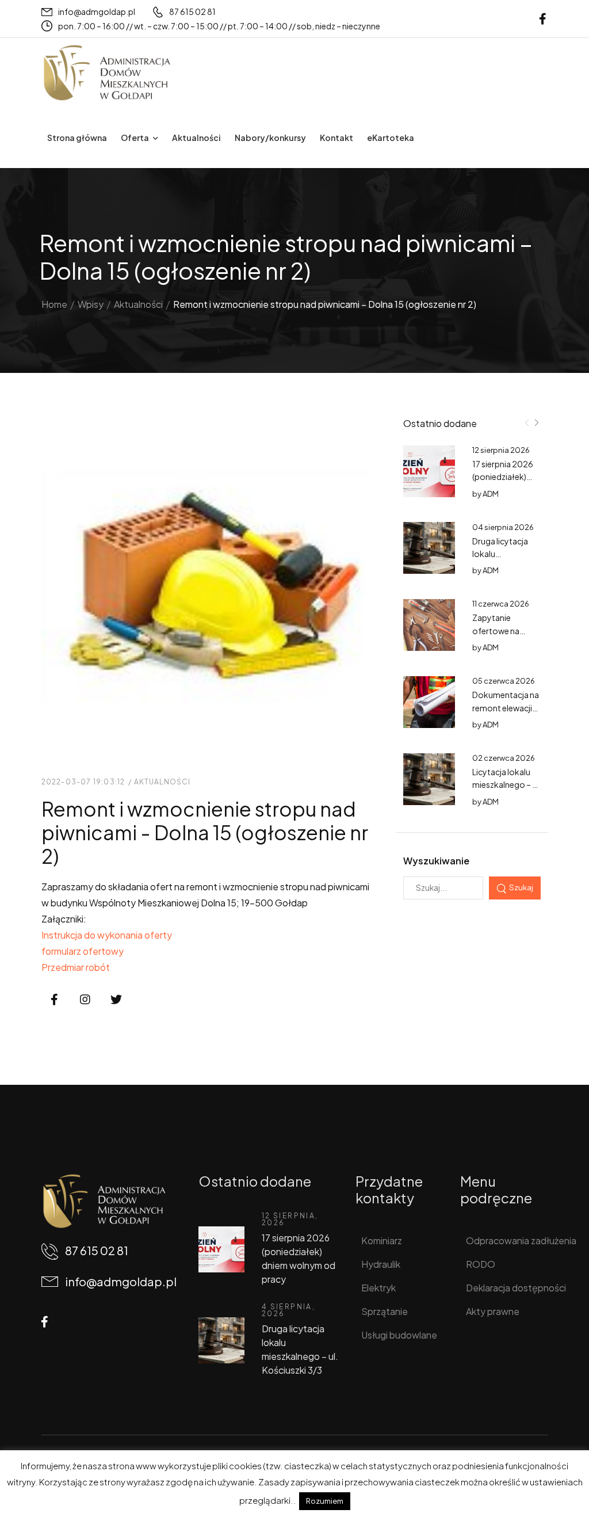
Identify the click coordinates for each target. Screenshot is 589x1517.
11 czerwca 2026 (500, 603)
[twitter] (116, 1000)
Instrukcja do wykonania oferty (106, 935)
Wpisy (91, 304)
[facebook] (543, 19)
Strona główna (77, 137)
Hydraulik (380, 1264)
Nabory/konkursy (270, 137)
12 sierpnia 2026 (501, 450)
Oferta (135, 137)
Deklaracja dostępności (511, 1288)
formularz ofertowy (82, 951)
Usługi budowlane (399, 1335)
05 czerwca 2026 (503, 680)
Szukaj (521, 887)
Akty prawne (492, 1311)
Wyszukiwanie (436, 861)
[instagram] (85, 1000)
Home (54, 304)
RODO (480, 1264)
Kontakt (336, 137)
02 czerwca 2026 (503, 758)
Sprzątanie (384, 1311)
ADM (491, 493)
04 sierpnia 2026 (503, 527)
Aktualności (196, 137)
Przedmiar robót (75, 967)
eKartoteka (390, 137)
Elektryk (378, 1288)
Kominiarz (381, 1240)
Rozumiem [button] (324, 1500)
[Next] (536, 423)
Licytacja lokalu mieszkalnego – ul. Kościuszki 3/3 (506, 785)
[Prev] (526, 423)
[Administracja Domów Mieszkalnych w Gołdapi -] (106, 73)
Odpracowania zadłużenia (511, 1240)
